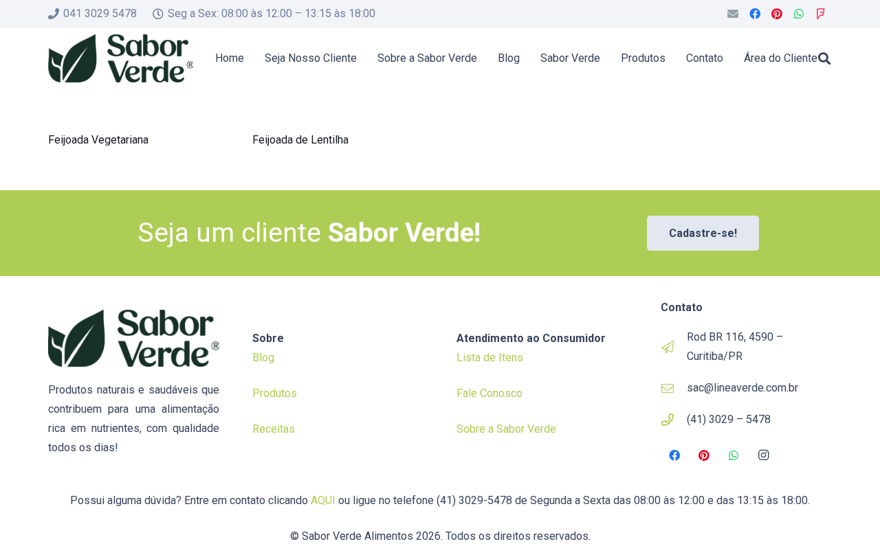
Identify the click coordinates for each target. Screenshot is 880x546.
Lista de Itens (489, 357)
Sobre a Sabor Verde (506, 428)
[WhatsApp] (799, 14)
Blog (263, 357)
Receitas (273, 428)
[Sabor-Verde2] (120, 58)
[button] (824, 58)
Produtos (274, 393)
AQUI (323, 500)
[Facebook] (755, 14)
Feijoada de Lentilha (300, 139)
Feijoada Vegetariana (98, 139)
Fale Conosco (489, 393)
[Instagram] (764, 455)
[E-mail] (733, 14)
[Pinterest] (777, 14)
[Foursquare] (821, 14)
